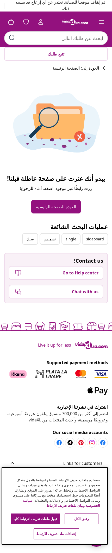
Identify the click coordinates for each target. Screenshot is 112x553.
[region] (55, 506)
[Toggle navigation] (101, 22)
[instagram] (92, 442)
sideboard (95, 238)
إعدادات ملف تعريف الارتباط (56, 533)
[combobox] (56, 38)
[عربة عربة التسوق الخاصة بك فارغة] (11, 22)
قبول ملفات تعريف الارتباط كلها (35, 518)
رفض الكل (81, 518)
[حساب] (40, 22)
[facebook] (102, 442)
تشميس (50, 238)
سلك (30, 238)
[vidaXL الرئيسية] (75, 22)
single (71, 238)
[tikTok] (70, 442)
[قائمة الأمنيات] (26, 22)
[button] (56, 463)
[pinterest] (81, 442)
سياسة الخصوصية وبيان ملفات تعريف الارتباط (61, 503)
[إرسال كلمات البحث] (12, 37)
